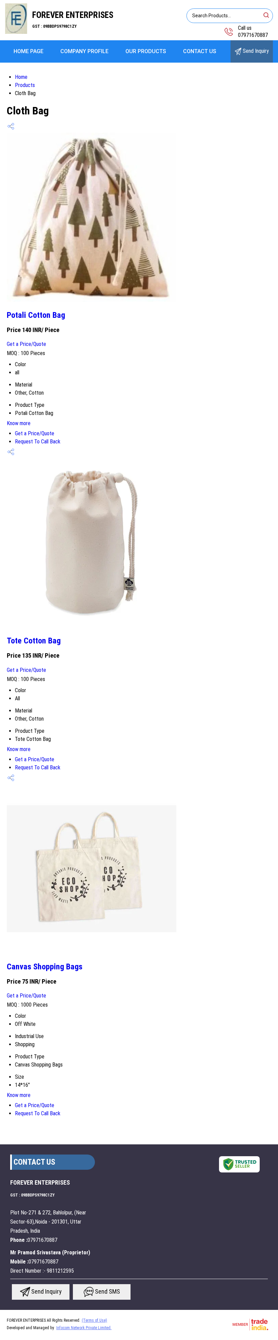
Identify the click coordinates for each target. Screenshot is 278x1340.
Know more (19, 423)
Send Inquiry (255, 51)
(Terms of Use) (94, 1320)
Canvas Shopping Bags (44, 966)
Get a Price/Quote (26, 344)
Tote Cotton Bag (34, 640)
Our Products (145, 51)
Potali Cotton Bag (36, 315)
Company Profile (84, 51)
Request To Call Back (37, 441)
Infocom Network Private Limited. (84, 1327)
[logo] (16, 32)
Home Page (28, 51)
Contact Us (199, 51)
